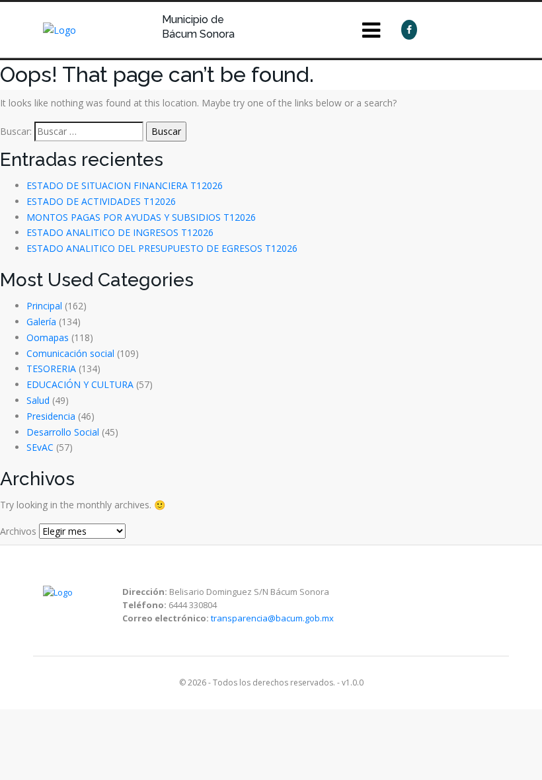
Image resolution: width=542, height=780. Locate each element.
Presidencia (50, 416)
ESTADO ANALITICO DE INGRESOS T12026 (119, 232)
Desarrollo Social (62, 432)
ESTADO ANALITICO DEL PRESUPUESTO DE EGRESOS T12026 (161, 248)
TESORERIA (51, 368)
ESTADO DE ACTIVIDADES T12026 (101, 201)
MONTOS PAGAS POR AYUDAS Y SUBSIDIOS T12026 (141, 217)
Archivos (18, 531)
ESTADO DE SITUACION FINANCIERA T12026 (124, 185)
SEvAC (40, 447)
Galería (41, 321)
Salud (38, 400)
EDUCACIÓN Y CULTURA (80, 384)
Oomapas (47, 337)
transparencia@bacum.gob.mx (272, 618)
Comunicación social (70, 353)
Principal (44, 305)
